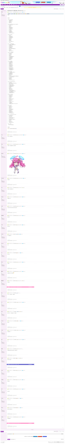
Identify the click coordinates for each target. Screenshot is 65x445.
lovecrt (2, 187)
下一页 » (32, 429)
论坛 (7, 4)
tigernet (2, 311)
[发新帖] (2, 8)
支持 (11, 142)
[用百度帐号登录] (37, 2)
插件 (13, 4)
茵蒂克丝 (2, 4)
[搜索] (19, 6)
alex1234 (2, 370)
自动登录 (61, 2)
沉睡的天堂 (2, 280)
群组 (9, 4)
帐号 (52, 2)
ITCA (1, 302)
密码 (52, 3)
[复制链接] (24, 10)
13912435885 (2, 178)
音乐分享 (7, 7)
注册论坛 (63, 3)
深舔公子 (2, 271)
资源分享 (4, 7)
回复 (16, 128)
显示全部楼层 (14, 144)
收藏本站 (4, 0)
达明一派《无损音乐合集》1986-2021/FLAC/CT (13, 7)
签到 (5, 4)
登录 (29, 436)
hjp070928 (2, 153)
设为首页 (2, 0)
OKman (2, 144)
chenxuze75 (2, 243)
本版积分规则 (62, 439)
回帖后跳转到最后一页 (13, 439)
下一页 (62, 431)
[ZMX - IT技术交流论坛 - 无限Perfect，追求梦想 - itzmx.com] (5, 3)
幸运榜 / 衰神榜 (30, 364)
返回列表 (55, 431)
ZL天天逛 (2, 379)
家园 (11, 4)
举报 (62, 133)
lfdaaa (1, 339)
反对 (13, 142)
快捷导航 (62, 4)
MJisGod (2, 407)
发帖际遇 (8, 364)
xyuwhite (2, 330)
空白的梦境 (2, 215)
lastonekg (2, 398)
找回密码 (63, 2)
